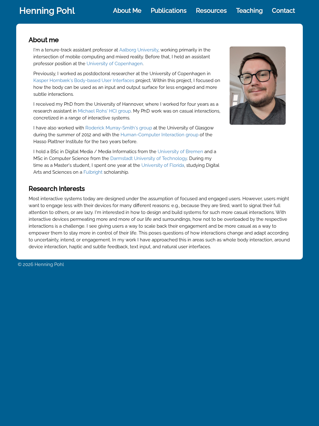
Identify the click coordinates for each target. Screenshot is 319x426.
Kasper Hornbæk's (53, 80)
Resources (211, 10)
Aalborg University (138, 50)
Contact (283, 10)
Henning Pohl (47, 11)
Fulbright (92, 172)
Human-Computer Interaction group (159, 135)
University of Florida (162, 165)
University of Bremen (180, 151)
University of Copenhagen (115, 63)
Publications (169, 10)
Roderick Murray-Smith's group (118, 128)
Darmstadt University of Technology (148, 158)
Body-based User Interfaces (104, 80)
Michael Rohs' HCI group (104, 111)
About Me (127, 10)
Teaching (249, 10)
